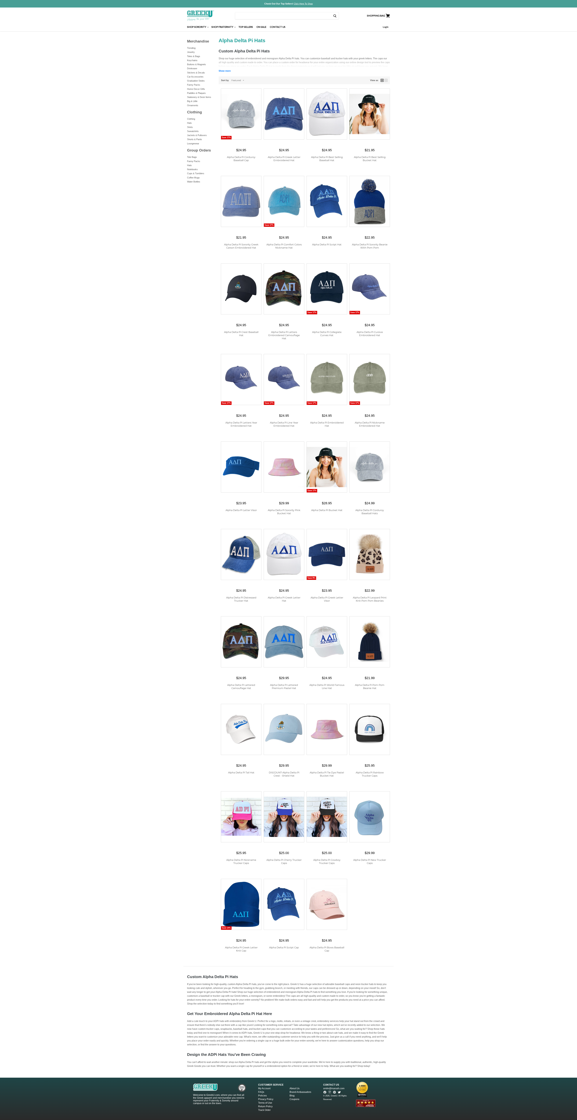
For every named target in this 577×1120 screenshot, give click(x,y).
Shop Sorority (197, 26)
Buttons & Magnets (196, 64)
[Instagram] (329, 1092)
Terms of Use (265, 1103)
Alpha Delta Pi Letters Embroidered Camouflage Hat (284, 335)
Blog (292, 1095)
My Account (264, 1088)
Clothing (191, 119)
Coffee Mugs (193, 177)
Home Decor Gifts (196, 89)
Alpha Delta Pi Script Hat (327, 244)
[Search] (335, 15)
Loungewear (193, 143)
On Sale (261, 26)
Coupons (294, 1099)
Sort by (225, 80)
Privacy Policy (265, 1099)
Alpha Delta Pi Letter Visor (241, 510)
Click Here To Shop (303, 3)
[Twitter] (339, 1092)
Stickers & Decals (196, 72)
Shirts (190, 127)
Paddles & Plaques (196, 93)
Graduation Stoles (196, 80)
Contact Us (277, 26)
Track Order (264, 1110)
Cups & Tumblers (195, 173)
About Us (294, 1088)
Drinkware (192, 68)
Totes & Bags (193, 56)
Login (385, 27)
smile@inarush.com (333, 1088)
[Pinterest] (334, 1092)
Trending (191, 48)
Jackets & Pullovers (197, 135)
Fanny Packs (193, 84)
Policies (262, 1095)
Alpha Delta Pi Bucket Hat (326, 510)
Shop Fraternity (222, 26)
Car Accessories (195, 76)
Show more (225, 71)
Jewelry (191, 52)
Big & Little (192, 101)
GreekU (334, 1096)
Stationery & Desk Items (199, 97)
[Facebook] (325, 1092)
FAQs (261, 1092)
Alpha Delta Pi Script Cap (284, 947)
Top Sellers (245, 26)
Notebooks (192, 169)
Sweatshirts (193, 131)
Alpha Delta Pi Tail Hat (241, 772)
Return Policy (265, 1106)
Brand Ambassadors (300, 1092)
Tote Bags (192, 157)
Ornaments (192, 105)
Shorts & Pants (194, 139)
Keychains (192, 60)
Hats (189, 123)
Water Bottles (193, 181)
